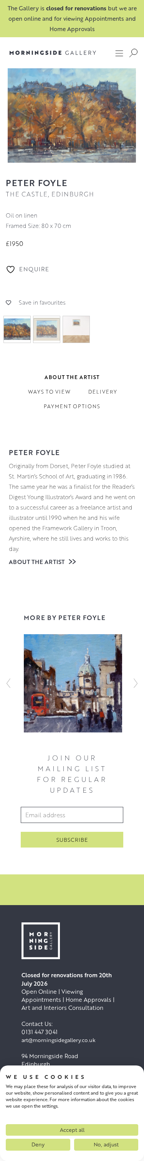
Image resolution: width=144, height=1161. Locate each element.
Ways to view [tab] (49, 391)
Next (135, 683)
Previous (8, 683)
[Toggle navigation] (119, 53)
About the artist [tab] (72, 377)
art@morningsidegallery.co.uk (59, 1040)
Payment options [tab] (72, 406)
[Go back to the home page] (53, 53)
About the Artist (37, 561)
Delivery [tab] (102, 391)
